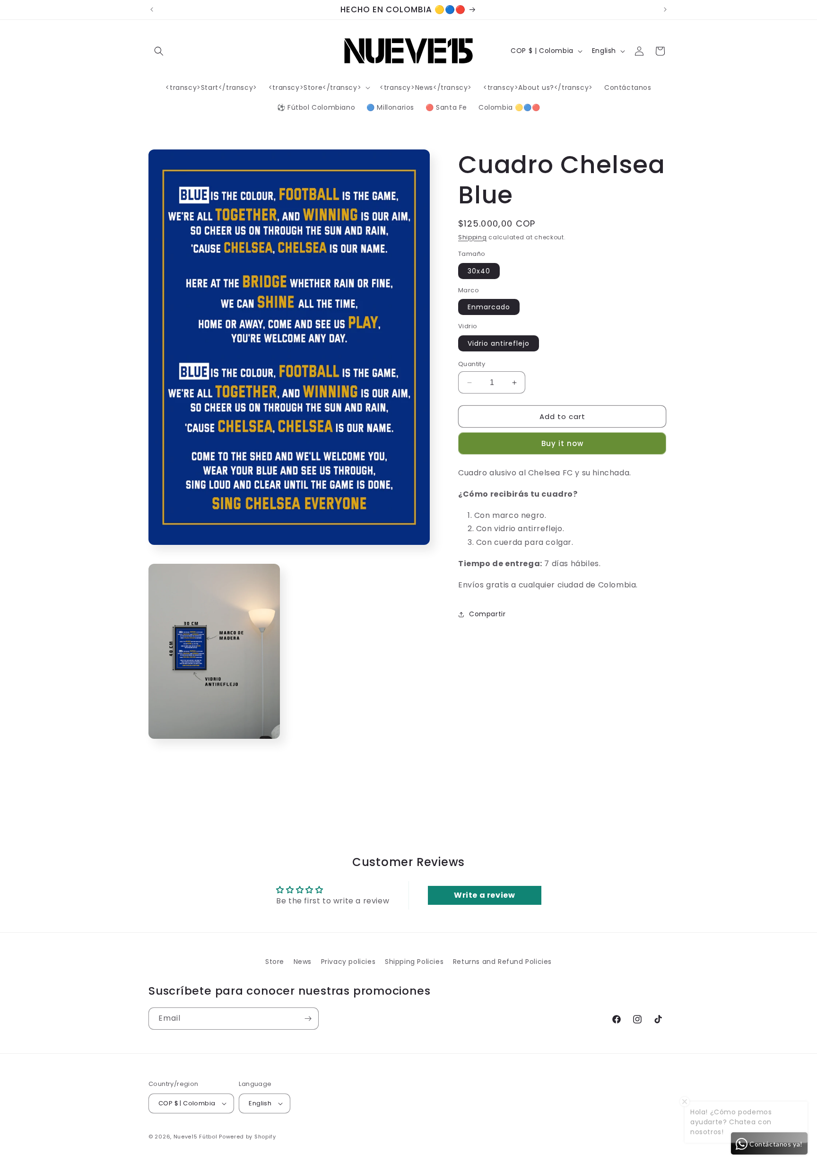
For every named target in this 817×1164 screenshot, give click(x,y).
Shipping (472, 237)
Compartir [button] (487, 614)
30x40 (479, 271)
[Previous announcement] (151, 9)
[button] (158, 51)
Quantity (471, 363)
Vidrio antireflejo (499, 343)
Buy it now (562, 444)
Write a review (484, 895)
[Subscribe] (307, 1018)
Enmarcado (489, 307)
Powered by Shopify (247, 1136)
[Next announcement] (665, 9)
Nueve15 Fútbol (195, 1136)
